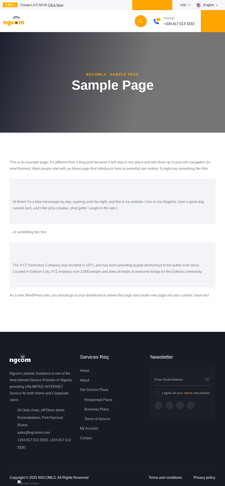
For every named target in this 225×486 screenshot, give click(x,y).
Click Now (55, 5)
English (209, 5)
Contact (86, 438)
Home (84, 370)
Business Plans (96, 409)
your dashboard (90, 295)
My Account (89, 428)
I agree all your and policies (186, 393)
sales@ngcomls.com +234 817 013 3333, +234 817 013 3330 (44, 440)
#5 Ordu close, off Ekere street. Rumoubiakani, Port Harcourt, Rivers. (41, 417)
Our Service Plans (94, 390)
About (84, 380)
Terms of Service (97, 419)
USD (183, 5)
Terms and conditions (165, 477)
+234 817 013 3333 (179, 24)
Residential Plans (98, 400)
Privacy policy (204, 477)
